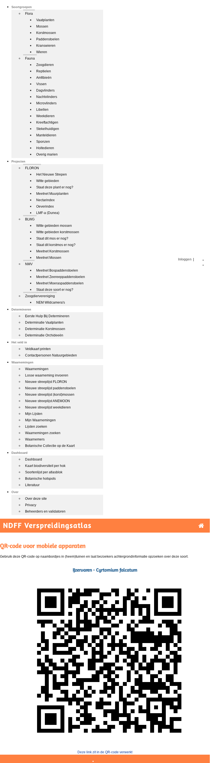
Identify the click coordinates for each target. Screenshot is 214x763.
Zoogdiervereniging (40, 296)
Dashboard (33, 459)
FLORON (32, 168)
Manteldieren (46, 135)
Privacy (30, 505)
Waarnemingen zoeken (42, 433)
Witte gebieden (47, 181)
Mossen (42, 26)
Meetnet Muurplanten (52, 194)
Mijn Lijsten (33, 414)
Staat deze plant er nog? (54, 187)
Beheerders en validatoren (45, 511)
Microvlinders (46, 103)
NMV (29, 264)
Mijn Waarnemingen (40, 420)
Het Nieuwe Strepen (51, 174)
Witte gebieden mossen (54, 226)
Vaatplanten (45, 20)
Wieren (41, 52)
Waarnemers (35, 439)
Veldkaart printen (38, 349)
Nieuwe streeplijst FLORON (46, 382)
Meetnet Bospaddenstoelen (57, 270)
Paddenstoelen (47, 39)
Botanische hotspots (40, 479)
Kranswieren (45, 46)
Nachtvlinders (46, 97)
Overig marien (47, 154)
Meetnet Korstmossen (52, 251)
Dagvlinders (45, 90)
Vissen (41, 84)
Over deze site (36, 499)
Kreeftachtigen (47, 122)
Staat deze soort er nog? (54, 290)
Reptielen (43, 71)
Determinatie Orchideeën (44, 335)
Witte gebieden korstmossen (57, 232)
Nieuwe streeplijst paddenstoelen (50, 388)
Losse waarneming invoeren (46, 375)
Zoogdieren (45, 65)
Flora (29, 14)
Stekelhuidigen (47, 129)
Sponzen (43, 142)
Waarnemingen (36, 369)
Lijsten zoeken (36, 427)
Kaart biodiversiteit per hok (45, 466)
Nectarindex (45, 200)
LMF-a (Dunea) (47, 213)
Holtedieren (45, 148)
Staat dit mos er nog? (52, 238)
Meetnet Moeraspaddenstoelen (60, 283)
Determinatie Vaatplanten (44, 322)
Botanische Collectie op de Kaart (50, 446)
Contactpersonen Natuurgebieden (51, 355)
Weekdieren (45, 116)
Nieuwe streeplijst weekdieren (48, 407)
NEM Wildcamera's (50, 302)
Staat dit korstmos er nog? (56, 245)
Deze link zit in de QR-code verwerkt (104, 752)
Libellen (42, 110)
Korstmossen (46, 33)
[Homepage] (201, 525)
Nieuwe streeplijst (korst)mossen (49, 395)
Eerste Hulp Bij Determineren (47, 316)
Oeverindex (45, 206)
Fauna (30, 58)
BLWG (30, 219)
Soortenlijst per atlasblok (43, 472)
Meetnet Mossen (48, 258)
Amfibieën (44, 78)
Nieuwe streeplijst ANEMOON (47, 401)
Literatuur (32, 485)
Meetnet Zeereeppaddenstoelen (60, 277)
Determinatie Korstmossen (45, 329)
